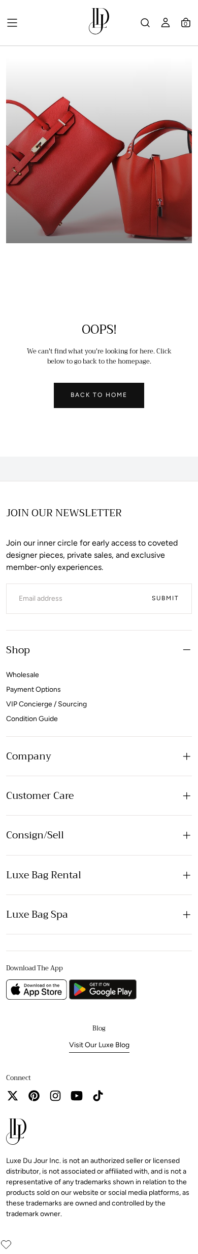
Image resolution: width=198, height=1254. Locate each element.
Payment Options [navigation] (33, 689)
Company (28, 756)
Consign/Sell (35, 835)
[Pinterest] (34, 1095)
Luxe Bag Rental (43, 875)
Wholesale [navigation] (22, 674)
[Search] (145, 23)
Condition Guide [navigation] (32, 718)
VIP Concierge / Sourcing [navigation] (46, 704)
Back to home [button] (99, 394)
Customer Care (40, 795)
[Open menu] (12, 23)
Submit (165, 598)
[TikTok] (98, 1095)
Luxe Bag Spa (37, 914)
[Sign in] (165, 23)
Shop (18, 650)
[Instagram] (55, 1095)
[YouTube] (76, 1095)
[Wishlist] (6, 1244)
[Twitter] (12, 1095)
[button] (186, 23)
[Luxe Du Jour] (16, 1133)
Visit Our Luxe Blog (99, 1045)
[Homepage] (99, 23)
